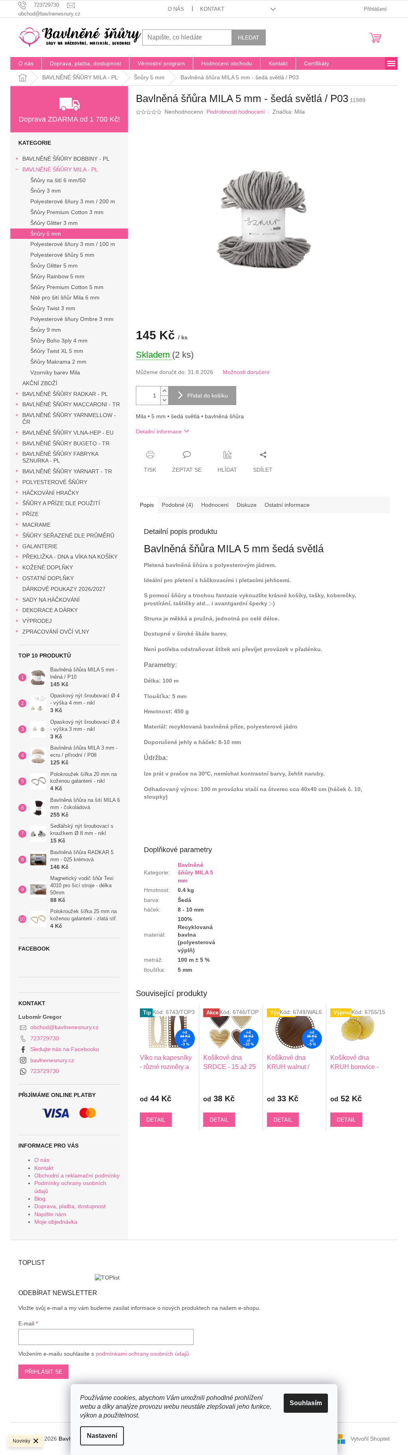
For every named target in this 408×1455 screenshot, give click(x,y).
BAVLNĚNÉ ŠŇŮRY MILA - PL (60, 169)
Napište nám (50, 1214)
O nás (176, 9)
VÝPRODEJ (37, 621)
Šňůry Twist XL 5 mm (56, 351)
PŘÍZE (30, 514)
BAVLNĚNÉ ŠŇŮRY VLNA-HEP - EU (68, 432)
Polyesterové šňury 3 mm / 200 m (72, 201)
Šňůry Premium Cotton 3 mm (67, 212)
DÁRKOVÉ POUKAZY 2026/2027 (64, 589)
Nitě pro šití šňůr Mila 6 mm (65, 297)
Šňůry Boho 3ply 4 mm (59, 340)
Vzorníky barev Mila (55, 372)
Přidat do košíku (207, 395)
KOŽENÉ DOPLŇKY (47, 567)
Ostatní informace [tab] (287, 505)
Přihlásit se (43, 1371)
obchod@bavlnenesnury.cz (64, 1027)
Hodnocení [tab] (215, 505)
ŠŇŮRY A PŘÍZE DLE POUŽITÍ (61, 503)
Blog (39, 1198)
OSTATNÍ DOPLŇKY (48, 578)
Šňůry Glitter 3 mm (54, 223)
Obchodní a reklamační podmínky (77, 1175)
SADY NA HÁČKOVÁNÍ (51, 600)
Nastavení (102, 1435)
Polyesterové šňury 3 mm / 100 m (72, 244)
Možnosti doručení (246, 372)
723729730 (44, 1038)
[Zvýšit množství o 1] (164, 391)
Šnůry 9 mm (45, 330)
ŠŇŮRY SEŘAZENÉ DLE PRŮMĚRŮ (68, 535)
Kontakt (212, 9)
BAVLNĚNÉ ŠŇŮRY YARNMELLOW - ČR (69, 418)
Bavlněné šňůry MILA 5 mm (195, 873)
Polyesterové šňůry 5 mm (62, 255)
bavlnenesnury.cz (52, 1060)
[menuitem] (25, 63)
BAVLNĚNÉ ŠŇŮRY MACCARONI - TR (71, 404)
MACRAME (36, 525)
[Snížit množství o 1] (164, 400)
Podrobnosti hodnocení (235, 111)
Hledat (248, 37)
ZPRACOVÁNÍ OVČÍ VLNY (55, 631)
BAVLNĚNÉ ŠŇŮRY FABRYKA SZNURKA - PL (60, 457)
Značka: (289, 111)
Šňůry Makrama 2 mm (58, 361)
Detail (155, 1119)
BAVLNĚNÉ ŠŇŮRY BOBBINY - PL (66, 159)
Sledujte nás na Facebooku (64, 1049)
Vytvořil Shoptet (370, 1438)
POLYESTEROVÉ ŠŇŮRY (54, 482)
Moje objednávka (55, 1222)
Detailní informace (159, 431)
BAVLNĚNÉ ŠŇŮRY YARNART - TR (67, 471)
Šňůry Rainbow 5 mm (57, 276)
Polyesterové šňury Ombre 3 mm (72, 319)
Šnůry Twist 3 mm (52, 308)
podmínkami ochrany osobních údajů (142, 1354)
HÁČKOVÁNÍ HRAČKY (50, 493)
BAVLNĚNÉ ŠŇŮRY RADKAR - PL (65, 394)
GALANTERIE (39, 546)
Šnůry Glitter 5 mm (54, 265)
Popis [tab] (147, 505)
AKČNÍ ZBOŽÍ (39, 383)
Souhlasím (306, 1403)
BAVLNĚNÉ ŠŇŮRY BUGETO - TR (66, 443)
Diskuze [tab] (247, 505)
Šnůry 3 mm (45, 190)
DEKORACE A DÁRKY (50, 610)
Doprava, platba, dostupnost (70, 1206)
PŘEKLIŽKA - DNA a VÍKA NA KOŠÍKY (70, 556)
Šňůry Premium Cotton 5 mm (67, 287)
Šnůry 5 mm (45, 233)
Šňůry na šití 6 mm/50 (58, 180)
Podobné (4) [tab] (177, 505)
